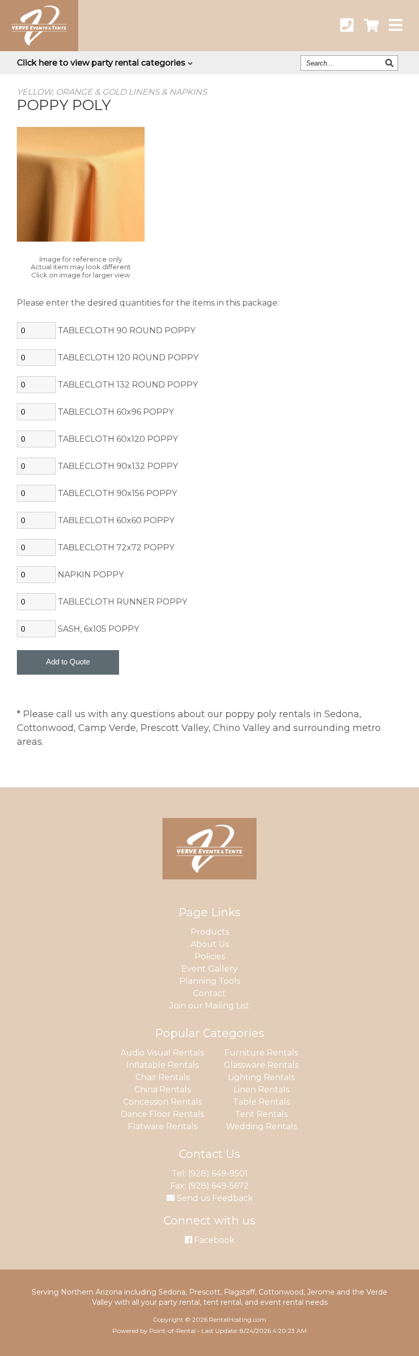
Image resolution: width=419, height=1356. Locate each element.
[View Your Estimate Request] (371, 25)
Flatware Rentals (162, 1126)
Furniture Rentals (261, 1053)
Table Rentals (261, 1102)
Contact (209, 993)
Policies (210, 956)
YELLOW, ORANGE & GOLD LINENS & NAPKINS (112, 92)
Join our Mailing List (209, 1005)
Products (210, 932)
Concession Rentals (162, 1102)
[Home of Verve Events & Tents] (209, 887)
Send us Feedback (214, 1198)
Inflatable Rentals (162, 1065)
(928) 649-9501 (218, 1173)
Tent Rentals (261, 1114)
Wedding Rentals (261, 1126)
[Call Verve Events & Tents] (347, 25)
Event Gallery (209, 969)
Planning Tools (209, 981)
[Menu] (395, 25)
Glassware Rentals (261, 1065)
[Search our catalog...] (390, 63)
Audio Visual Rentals (162, 1053)
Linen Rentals (261, 1089)
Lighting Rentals (261, 1077)
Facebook (213, 1240)
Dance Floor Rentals (162, 1114)
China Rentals (162, 1089)
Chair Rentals (162, 1077)
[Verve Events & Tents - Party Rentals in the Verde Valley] (39, 48)
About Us (210, 944)
